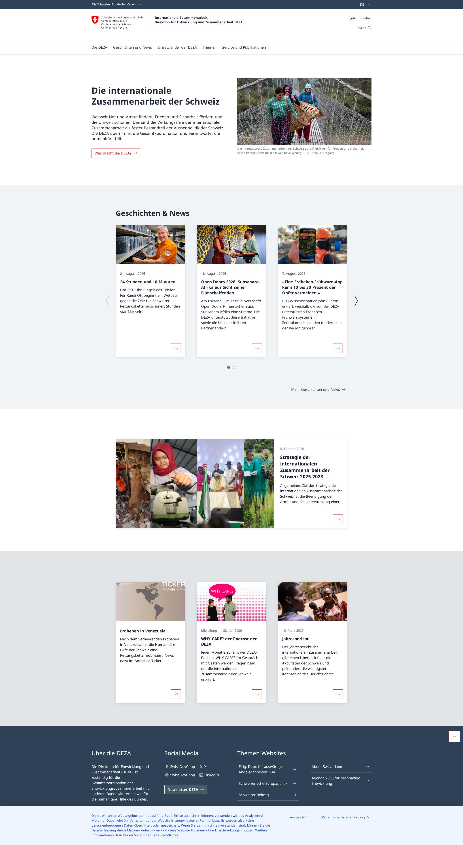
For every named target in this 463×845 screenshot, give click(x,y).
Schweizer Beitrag (254, 794)
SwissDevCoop (182, 766)
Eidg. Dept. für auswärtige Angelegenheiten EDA (261, 769)
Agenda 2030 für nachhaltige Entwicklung (336, 781)
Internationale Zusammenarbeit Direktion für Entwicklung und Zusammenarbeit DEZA (199, 19)
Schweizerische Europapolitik (263, 783)
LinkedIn (211, 774)
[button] (99, 47)
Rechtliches (169, 835)
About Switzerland (327, 766)
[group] (150, 291)
